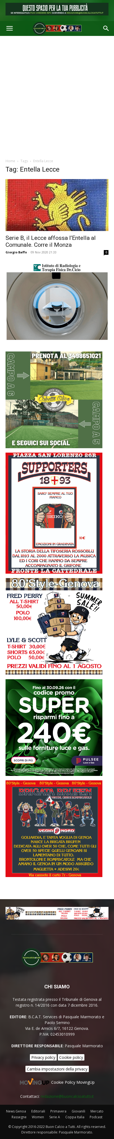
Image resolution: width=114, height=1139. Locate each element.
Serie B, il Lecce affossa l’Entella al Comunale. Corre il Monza (51, 241)
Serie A (54, 1117)
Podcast (96, 1117)
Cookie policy (71, 1057)
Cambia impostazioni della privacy (57, 1069)
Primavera (58, 1111)
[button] (9, 28)
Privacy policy (43, 1057)
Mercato (96, 1111)
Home (10, 161)
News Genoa (16, 1111)
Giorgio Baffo (16, 252)
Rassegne (19, 1117)
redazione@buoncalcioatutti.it (67, 1096)
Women (38, 1117)
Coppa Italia (74, 1117)
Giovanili (78, 1111)
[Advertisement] (57, 96)
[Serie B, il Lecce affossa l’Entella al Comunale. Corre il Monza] (57, 205)
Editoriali (38, 1111)
